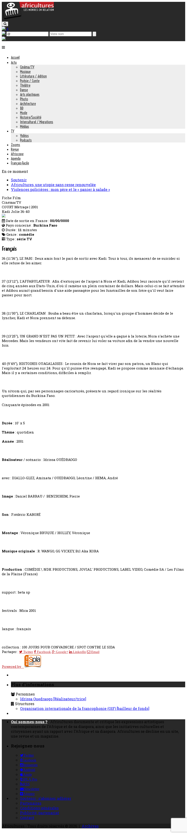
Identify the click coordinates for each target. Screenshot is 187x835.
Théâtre (25, 85)
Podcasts (26, 140)
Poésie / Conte (29, 80)
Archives (90, 826)
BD (21, 108)
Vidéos (24, 135)
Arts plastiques (29, 94)
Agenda (16, 158)
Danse (24, 90)
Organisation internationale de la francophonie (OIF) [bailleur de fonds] (84, 708)
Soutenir (19, 179)
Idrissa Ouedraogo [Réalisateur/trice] (53, 698)
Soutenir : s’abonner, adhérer (45, 798)
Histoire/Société (30, 117)
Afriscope (17, 154)
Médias (24, 126)
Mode (23, 112)
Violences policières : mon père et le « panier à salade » (60, 189)
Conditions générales (39, 808)
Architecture (28, 103)
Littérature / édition (33, 76)
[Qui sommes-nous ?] (3, 38)
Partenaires (30, 803)
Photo (24, 99)
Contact (27, 817)
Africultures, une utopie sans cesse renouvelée (53, 184)
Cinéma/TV (27, 67)
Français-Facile (20, 163)
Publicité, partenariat (39, 812)
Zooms (15, 144)
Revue (15, 149)
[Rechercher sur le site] (5, 23)
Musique (25, 71)
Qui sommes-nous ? (29, 721)
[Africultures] (28, 18)
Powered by (13, 666)
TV (12, 131)
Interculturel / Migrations (36, 122)
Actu (14, 62)
